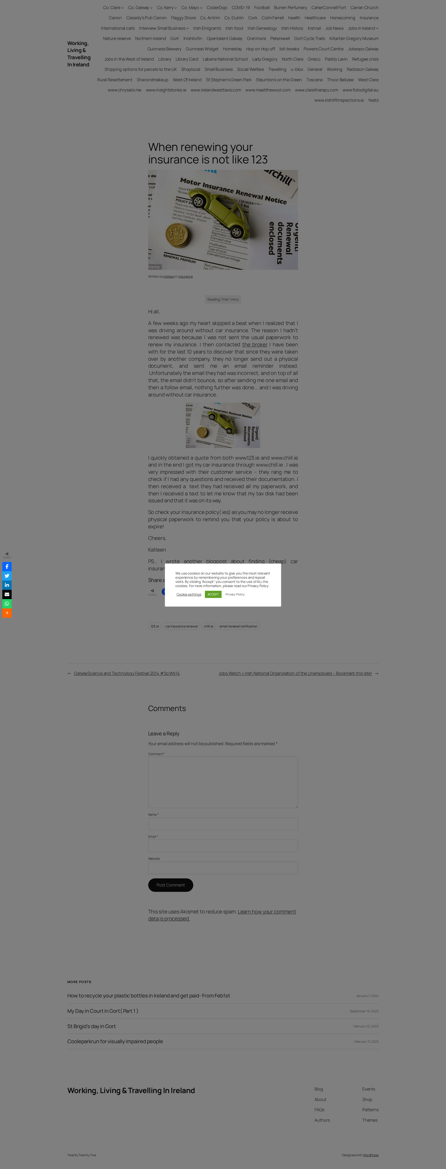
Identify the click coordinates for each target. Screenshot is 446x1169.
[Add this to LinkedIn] (7, 585)
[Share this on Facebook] (7, 566)
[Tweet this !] (7, 576)
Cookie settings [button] (189, 594)
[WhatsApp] (7, 603)
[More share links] (7, 613)
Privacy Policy (235, 594)
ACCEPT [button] (213, 594)
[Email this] (7, 594)
